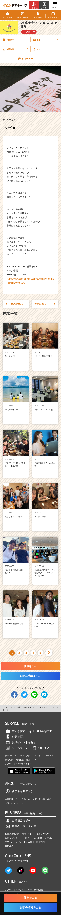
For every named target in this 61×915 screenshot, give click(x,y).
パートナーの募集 (36, 890)
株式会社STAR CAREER (24, 707)
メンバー (47, 48)
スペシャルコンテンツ (43, 755)
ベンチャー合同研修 (33, 838)
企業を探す (18, 736)
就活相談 (9, 759)
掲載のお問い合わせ (24, 826)
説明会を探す (44, 731)
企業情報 (17, 48)
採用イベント (28, 834)
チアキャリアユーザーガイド (18, 764)
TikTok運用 (29, 842)
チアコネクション (13, 842)
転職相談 (20, 759)
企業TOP (17, 39)
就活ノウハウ (11, 755)
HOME (5, 707)
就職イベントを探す (24, 742)
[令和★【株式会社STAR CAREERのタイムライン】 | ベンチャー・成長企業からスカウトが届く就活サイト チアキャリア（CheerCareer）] (15, 5)
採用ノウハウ (43, 834)
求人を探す (18, 731)
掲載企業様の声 (12, 834)
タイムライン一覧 (46, 707)
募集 (47, 39)
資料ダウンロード (13, 838)
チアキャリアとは (23, 791)
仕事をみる (30, 666)
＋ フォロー (29, 31)
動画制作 (40, 842)
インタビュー (32, 58)
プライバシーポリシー (15, 803)
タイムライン (20, 747)
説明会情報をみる (30, 675)
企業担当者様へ (21, 820)
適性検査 (43, 747)
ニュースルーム (23, 799)
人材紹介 (49, 838)
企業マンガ (31, 759)
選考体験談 (25, 755)
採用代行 (9, 846)
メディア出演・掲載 (42, 799)
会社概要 (9, 799)
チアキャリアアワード (15, 890)
